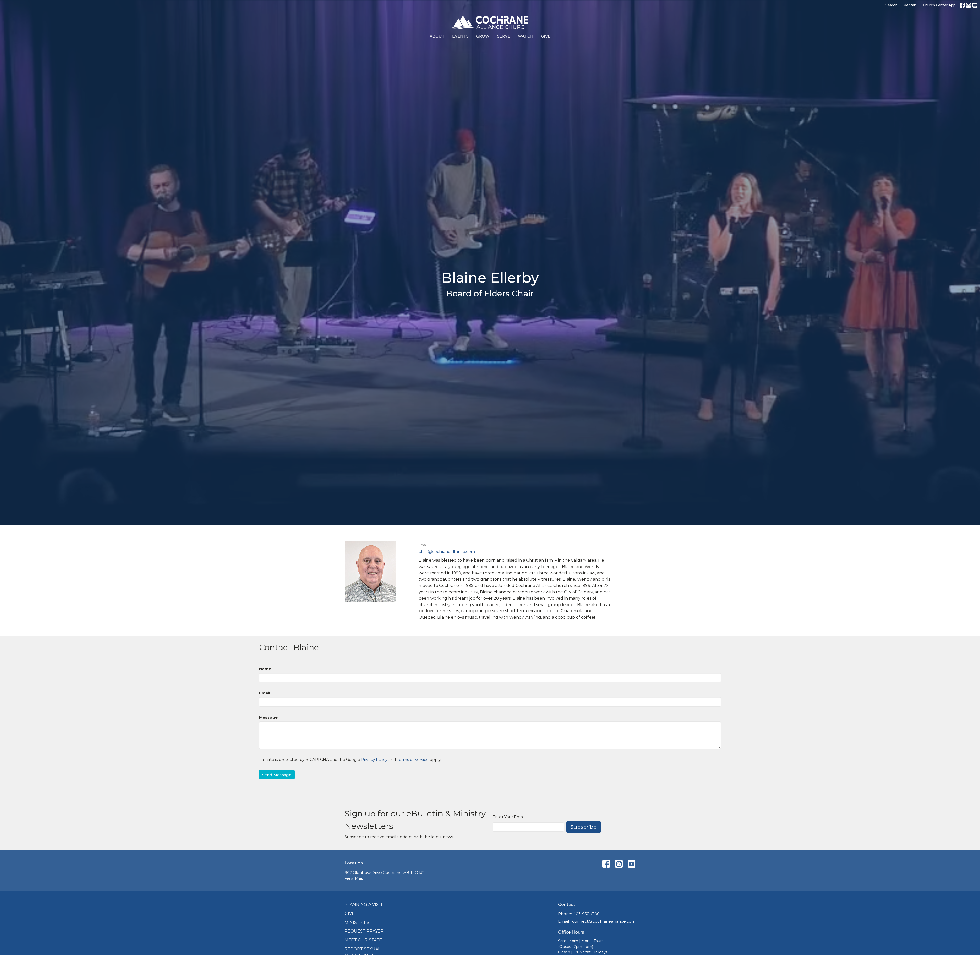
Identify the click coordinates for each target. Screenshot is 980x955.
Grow (482, 36)
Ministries (357, 922)
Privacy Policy (374, 759)
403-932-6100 (586, 913)
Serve (503, 36)
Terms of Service (413, 759)
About (437, 36)
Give (545, 36)
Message (268, 717)
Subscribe (583, 827)
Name (265, 668)
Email (264, 693)
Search (891, 5)
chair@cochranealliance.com (447, 551)
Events (460, 36)
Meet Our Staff (363, 940)
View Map (354, 878)
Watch (525, 36)
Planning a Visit (364, 904)
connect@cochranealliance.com (603, 921)
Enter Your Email (509, 816)
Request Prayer (364, 931)
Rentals (910, 5)
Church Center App (939, 5)
